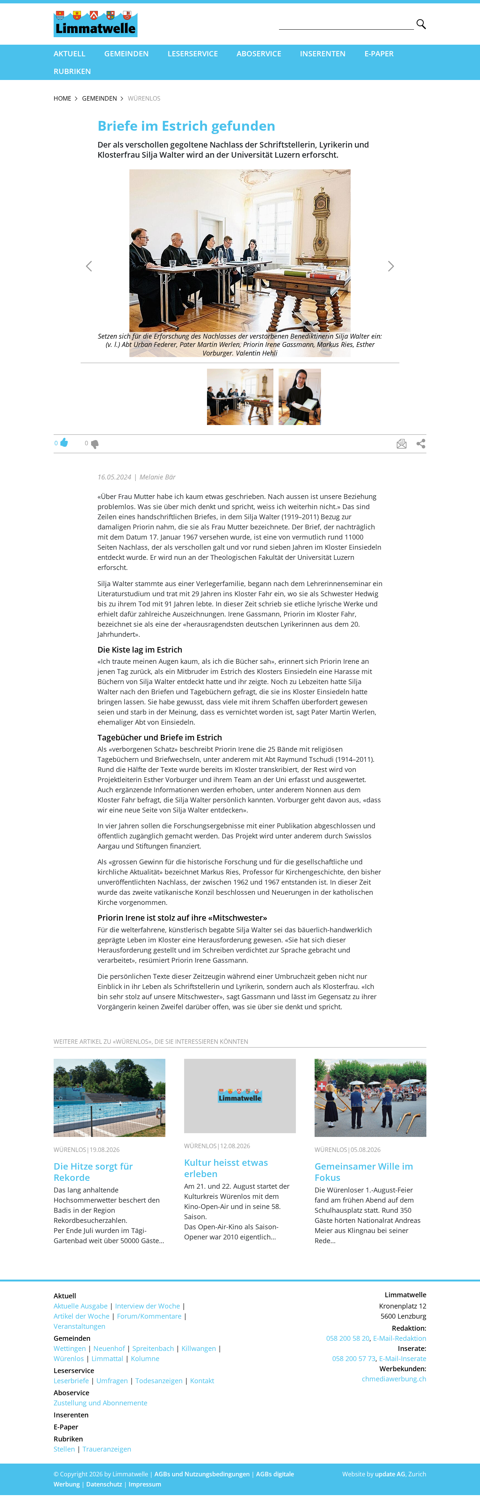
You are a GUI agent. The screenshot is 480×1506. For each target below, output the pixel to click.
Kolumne (145, 1358)
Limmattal (107, 1358)
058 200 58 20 (347, 1338)
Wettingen (70, 1348)
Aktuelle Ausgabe (81, 1305)
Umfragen (112, 1380)
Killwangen (199, 1348)
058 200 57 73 (353, 1358)
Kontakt (202, 1380)
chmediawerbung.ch (394, 1378)
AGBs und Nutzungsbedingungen (202, 1474)
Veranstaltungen (79, 1326)
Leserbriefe (71, 1380)
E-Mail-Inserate (402, 1358)
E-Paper (379, 53)
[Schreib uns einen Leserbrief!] (401, 444)
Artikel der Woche (82, 1316)
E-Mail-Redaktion (399, 1338)
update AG (390, 1474)
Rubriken (72, 71)
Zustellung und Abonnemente (100, 1402)
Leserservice (193, 53)
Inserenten (323, 53)
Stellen (64, 1448)
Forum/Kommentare (149, 1316)
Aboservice (259, 53)
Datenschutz (104, 1484)
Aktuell (70, 53)
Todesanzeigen (159, 1380)
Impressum (145, 1484)
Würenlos (69, 1358)
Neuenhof (109, 1348)
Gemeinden (126, 53)
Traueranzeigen (106, 1448)
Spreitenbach (153, 1348)
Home (62, 98)
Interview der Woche (147, 1305)
